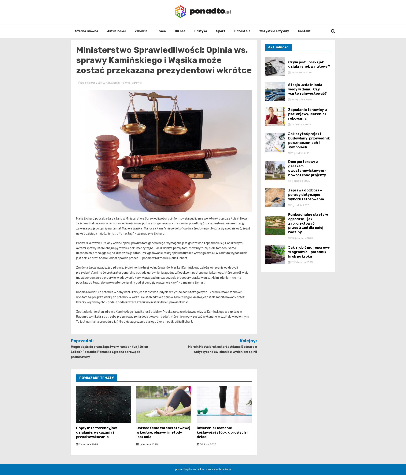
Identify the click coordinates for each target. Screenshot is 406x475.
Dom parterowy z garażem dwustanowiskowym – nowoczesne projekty (307, 168)
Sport (220, 31)
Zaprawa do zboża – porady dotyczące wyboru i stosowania (306, 194)
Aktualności (116, 31)
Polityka (200, 31)
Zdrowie (141, 31)
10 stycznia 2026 (301, 99)
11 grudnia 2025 (300, 153)
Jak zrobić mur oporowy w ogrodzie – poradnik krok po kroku (309, 252)
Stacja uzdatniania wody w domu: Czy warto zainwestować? (307, 89)
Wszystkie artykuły (274, 31)
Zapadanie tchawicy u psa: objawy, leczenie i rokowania (307, 114)
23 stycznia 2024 (92, 82)
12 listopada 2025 (302, 262)
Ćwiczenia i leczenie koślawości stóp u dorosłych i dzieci (222, 432)
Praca (161, 31)
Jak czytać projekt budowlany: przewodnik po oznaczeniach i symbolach (309, 140)
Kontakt (304, 31)
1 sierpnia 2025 (148, 444)
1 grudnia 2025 (300, 205)
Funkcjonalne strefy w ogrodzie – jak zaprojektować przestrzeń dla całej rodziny (308, 223)
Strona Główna (86, 31)
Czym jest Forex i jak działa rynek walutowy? (309, 64)
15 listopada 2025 (302, 238)
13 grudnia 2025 (301, 124)
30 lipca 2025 (207, 444)
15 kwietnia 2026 (301, 72)
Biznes (180, 31)
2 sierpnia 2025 (88, 444)
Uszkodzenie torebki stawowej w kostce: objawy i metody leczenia (163, 432)
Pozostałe (242, 31)
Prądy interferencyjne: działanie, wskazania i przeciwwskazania (96, 432)
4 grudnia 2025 (300, 180)
